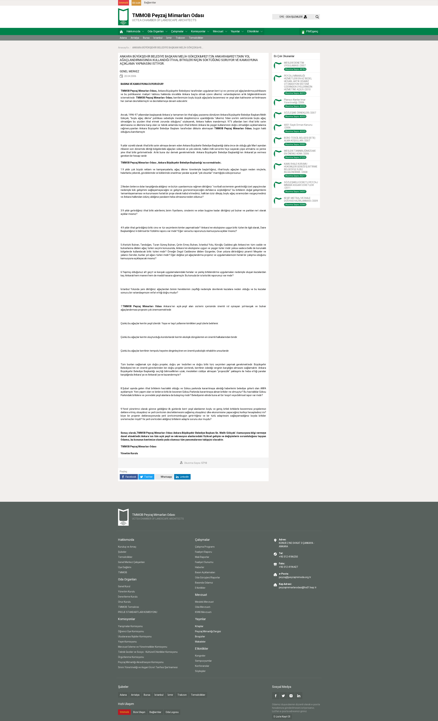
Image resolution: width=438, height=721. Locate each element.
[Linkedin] (298, 695)
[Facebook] (275, 695)
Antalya (135, 37)
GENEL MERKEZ (129, 71)
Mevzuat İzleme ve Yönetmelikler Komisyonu (142, 646)
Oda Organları (156, 31)
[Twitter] (283, 695)
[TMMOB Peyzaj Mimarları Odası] (123, 16)
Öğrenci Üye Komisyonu (131, 631)
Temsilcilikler (196, 37)
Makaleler (200, 641)
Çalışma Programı (205, 546)
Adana (123, 37)
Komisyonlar (198, 31)
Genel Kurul (124, 586)
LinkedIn (184, 476)
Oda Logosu (172, 712)
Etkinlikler (253, 31)
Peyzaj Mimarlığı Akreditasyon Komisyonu (141, 662)
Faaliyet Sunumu (204, 562)
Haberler (199, 567)
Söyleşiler (200, 671)
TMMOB (122, 572)
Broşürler (200, 636)
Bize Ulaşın (139, 712)
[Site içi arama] (317, 16)
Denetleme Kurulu (128, 596)
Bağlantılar (150, 2)
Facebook (130, 476)
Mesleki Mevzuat (204, 601)
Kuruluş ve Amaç (127, 546)
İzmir (169, 37)
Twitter (148, 476)
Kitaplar (199, 626)
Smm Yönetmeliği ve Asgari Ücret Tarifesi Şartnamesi (148, 667)
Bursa (146, 37)
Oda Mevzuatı (202, 607)
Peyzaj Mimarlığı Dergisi (208, 631)
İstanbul (157, 37)
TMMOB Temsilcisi (128, 607)
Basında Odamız (204, 582)
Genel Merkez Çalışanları (131, 562)
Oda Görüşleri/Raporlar (207, 577)
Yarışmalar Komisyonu (130, 626)
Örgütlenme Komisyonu (131, 657)
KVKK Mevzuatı (203, 612)
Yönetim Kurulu (126, 591)
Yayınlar (235, 31)
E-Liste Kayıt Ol (282, 716)
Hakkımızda (133, 31)
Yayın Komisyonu (127, 641)
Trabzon (180, 37)
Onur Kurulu (124, 601)
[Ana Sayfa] (121, 31)
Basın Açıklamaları (205, 572)
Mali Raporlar (202, 557)
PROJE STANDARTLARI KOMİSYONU (137, 612)
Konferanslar (202, 666)
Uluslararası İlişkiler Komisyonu (135, 636)
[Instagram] (291, 695)
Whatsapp (166, 476)
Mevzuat (218, 31)
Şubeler (122, 551)
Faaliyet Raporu (203, 551)
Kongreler (200, 655)
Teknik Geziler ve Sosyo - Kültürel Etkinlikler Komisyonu (148, 652)
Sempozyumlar (203, 660)
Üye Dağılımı (124, 567)
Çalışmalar (177, 31)
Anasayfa (123, 47)
